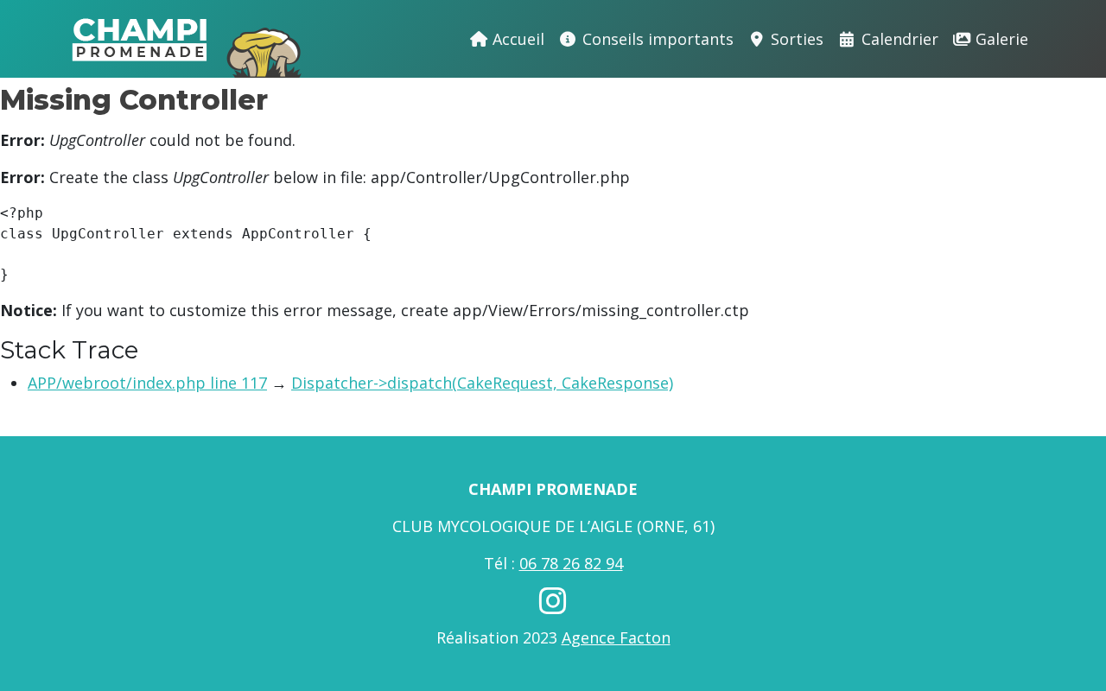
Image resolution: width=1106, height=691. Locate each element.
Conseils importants (656, 39)
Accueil (516, 39)
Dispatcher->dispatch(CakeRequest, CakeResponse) (482, 382)
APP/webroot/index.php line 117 (147, 382)
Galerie (999, 39)
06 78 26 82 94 (571, 563)
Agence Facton (616, 637)
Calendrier (897, 39)
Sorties (794, 39)
